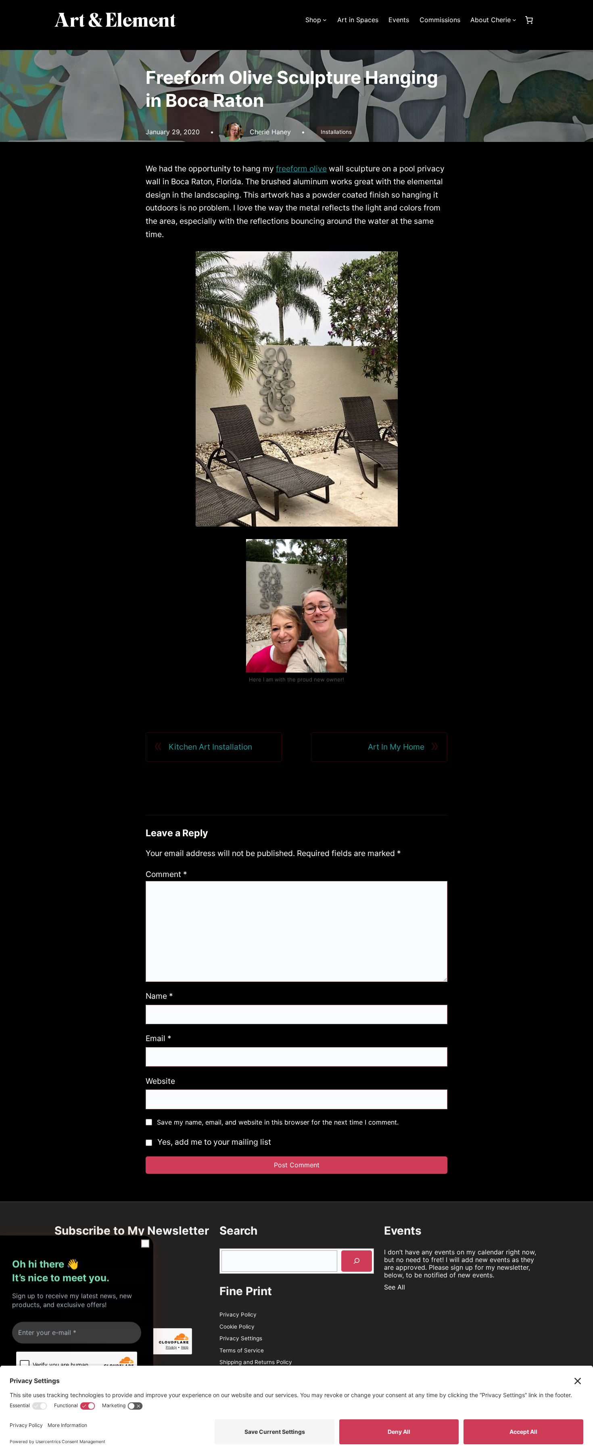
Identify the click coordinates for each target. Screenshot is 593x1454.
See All (394, 1287)
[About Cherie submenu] (514, 20)
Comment (166, 874)
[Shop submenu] (325, 20)
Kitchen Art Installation (210, 747)
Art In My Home (396, 747)
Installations (336, 132)
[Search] (356, 1261)
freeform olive (301, 168)
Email (158, 1038)
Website (160, 1081)
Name (159, 996)
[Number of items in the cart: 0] (529, 19)
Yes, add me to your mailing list (213, 1142)
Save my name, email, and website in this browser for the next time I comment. (278, 1122)
